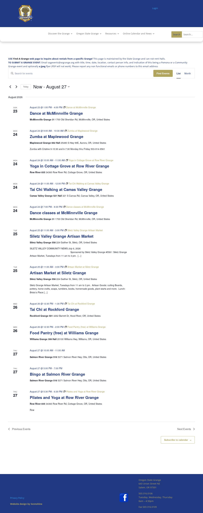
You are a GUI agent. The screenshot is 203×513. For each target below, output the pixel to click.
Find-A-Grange (21, 58)
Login (155, 8)
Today (25, 86)
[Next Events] (16, 87)
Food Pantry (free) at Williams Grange (64, 332)
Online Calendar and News (137, 33)
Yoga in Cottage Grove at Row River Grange (69, 166)
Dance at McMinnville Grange (56, 113)
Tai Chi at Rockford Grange (54, 309)
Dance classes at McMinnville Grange (63, 212)
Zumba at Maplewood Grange (56, 136)
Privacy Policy (17, 497)
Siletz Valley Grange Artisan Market (61, 236)
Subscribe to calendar (176, 439)
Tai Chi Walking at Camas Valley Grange (66, 189)
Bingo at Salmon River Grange (57, 374)
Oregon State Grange (87, 33)
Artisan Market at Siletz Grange (58, 272)
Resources (110, 33)
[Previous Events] (10, 87)
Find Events (163, 73)
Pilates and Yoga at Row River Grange (64, 397)
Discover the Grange (59, 33)
